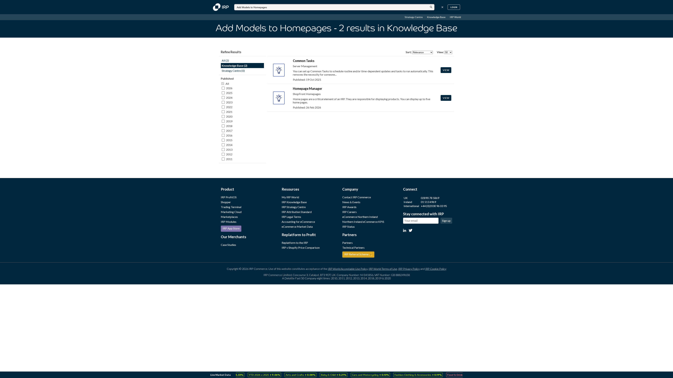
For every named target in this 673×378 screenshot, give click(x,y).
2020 (229, 116)
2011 (229, 159)
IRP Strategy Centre (294, 207)
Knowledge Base (436, 17)
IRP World (455, 17)
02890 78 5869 (430, 198)
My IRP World (290, 197)
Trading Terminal (231, 207)
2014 (229, 144)
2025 (229, 92)
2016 (229, 135)
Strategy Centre (414, 17)
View (446, 70)
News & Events (351, 202)
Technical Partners (353, 247)
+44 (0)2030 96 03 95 (434, 206)
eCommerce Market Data (297, 226)
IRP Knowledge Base (294, 202)
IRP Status (348, 226)
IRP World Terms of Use (383, 268)
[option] (253, 374)
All (227, 83)
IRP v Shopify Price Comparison (301, 247)
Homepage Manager (307, 88)
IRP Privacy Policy (409, 268)
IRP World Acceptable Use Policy (348, 268)
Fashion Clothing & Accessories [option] (407, 375)
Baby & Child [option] (322, 375)
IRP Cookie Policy (435, 268)
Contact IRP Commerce (356, 197)
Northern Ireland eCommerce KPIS (363, 221)
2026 (229, 88)
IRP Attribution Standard (297, 212)
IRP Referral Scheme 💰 (358, 254)
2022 (229, 107)
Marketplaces (229, 216)
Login (453, 7)
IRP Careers (349, 212)
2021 (229, 111)
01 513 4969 (428, 202)
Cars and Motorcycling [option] (359, 375)
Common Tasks (303, 61)
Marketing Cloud (231, 212)
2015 (229, 140)
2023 (229, 102)
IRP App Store (231, 228)
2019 (229, 121)
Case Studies (228, 244)
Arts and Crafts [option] (289, 375)
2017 (229, 130)
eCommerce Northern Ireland (360, 216)
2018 (229, 126)
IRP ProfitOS (229, 197)
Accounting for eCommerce (298, 221)
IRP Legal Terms (291, 216)
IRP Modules (228, 221)
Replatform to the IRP (295, 242)
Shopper (226, 202)
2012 (229, 154)
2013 (229, 149)
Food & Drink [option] (449, 375)
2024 (229, 97)
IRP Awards (349, 207)
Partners (347, 242)
